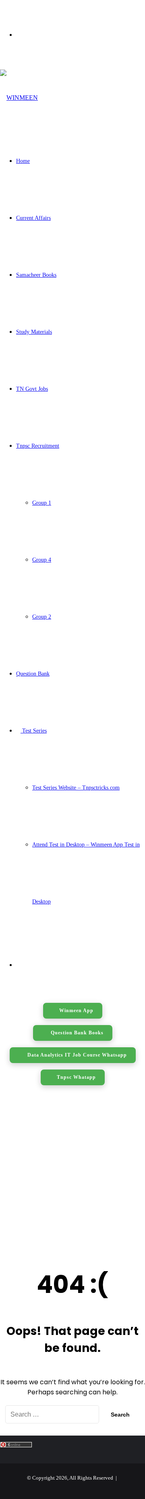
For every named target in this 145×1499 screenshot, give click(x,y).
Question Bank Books (76, 1033)
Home (23, 161)
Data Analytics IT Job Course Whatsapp (76, 1055)
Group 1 (41, 503)
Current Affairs (33, 218)
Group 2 (41, 617)
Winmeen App (76, 1010)
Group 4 (41, 560)
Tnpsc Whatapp (76, 1077)
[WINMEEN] (19, 97)
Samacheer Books (36, 275)
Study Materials (34, 332)
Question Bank (33, 674)
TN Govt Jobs (32, 389)
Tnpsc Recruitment (37, 446)
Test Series (34, 731)
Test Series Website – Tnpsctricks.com (76, 788)
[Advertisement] (72, 1173)
